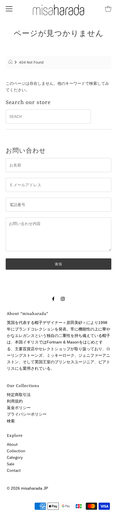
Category (15, 457)
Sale (10, 463)
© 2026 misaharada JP (27, 488)
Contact (14, 470)
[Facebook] (53, 298)
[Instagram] (63, 298)
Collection (16, 450)
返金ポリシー (19, 407)
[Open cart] (108, 8)
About (12, 444)
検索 (11, 420)
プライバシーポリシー (27, 414)
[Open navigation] (9, 8)
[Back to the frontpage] (11, 62)
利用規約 (15, 401)
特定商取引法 (19, 394)
